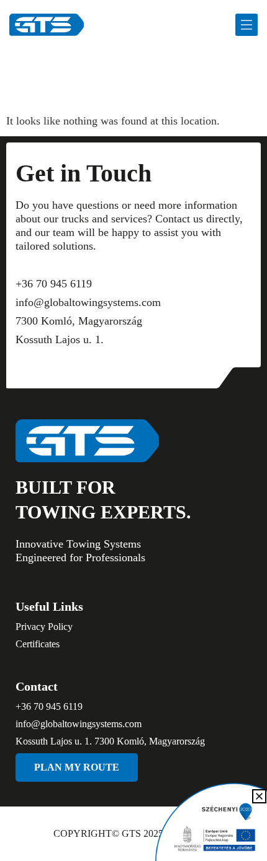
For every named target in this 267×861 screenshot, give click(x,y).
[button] (259, 796)
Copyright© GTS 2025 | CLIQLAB (133, 833)
